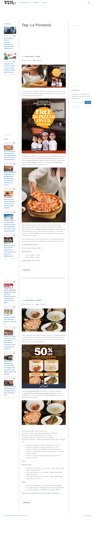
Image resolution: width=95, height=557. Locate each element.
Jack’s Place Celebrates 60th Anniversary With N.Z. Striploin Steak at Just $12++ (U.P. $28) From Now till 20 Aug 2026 (10, 368)
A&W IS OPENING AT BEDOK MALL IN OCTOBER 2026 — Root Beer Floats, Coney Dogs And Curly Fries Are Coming (10, 179)
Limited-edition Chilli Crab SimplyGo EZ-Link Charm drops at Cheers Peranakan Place (10, 391)
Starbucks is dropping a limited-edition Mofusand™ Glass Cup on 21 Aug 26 (10, 319)
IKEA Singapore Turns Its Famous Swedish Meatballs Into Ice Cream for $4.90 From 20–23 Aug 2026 (9, 203)
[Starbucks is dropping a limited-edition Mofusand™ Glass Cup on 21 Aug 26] (8, 311)
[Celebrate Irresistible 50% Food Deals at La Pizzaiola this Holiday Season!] (44, 320)
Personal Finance (24, 2)
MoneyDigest (29, 56)
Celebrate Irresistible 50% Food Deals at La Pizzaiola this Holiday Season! (41, 289)
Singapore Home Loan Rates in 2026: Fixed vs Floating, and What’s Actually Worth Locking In (9, 68)
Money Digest (12, 515)
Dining (38, 56)
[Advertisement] (47, 12)
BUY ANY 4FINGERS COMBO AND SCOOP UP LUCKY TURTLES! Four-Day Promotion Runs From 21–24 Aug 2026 (10, 296)
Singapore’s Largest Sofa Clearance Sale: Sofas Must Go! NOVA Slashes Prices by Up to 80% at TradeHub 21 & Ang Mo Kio (10, 343)
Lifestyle (35, 2)
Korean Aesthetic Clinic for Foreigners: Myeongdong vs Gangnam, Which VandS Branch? (9, 43)
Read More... (27, 270)
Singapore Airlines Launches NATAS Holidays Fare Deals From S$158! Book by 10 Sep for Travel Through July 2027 (9, 226)
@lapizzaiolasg (36, 493)
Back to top (88, 515)
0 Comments (39, 60)
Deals (44, 2)
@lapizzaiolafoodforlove (53, 493)
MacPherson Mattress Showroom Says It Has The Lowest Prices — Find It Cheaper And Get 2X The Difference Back (9, 250)
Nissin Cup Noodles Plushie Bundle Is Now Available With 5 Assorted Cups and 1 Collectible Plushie (10, 155)
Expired (38, 300)
